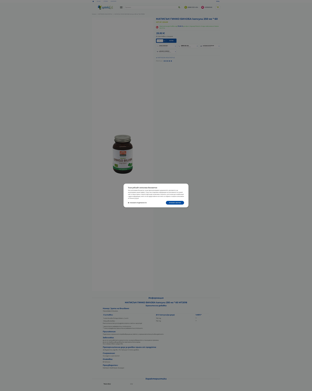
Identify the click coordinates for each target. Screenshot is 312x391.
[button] (137, 203)
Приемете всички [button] (175, 202)
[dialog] (156, 195)
